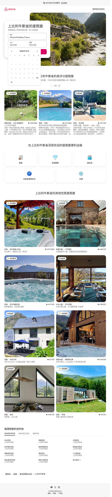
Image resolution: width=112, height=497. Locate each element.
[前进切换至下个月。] (37, 51)
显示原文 (64, 3)
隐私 (49, 493)
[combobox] (27, 37)
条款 (54, 493)
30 (37, 78)
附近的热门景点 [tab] (24, 433)
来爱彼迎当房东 (98, 9)
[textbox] (18, 45)
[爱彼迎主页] (10, 9)
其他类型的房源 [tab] (9, 433)
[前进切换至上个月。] (11, 51)
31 (11, 82)
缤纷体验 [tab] (36, 433)
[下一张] (59, 85)
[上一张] (51, 85)
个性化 (60, 493)
